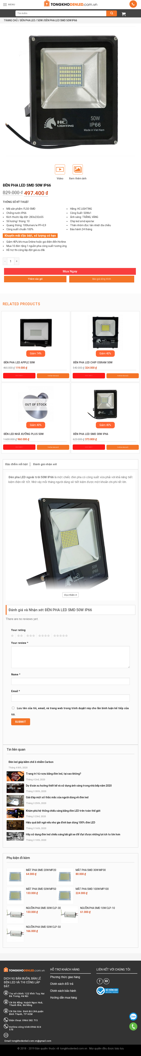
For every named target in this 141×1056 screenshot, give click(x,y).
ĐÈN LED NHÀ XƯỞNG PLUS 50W (23, 434)
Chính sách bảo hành (63, 991)
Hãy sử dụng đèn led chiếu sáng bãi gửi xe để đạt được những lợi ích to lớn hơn (73, 834)
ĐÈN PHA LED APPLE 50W (19, 362)
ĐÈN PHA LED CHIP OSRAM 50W (93, 362)
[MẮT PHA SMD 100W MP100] (65, 895)
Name (15, 674)
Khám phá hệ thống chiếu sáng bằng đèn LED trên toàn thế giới (63, 810)
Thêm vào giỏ (35, 279)
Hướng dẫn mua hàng (63, 997)
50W (40, 20)
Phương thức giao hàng (65, 977)
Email (15, 691)
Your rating (18, 630)
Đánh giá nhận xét (45, 464)
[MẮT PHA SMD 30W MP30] (65, 876)
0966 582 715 (133, 1017)
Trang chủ (11, 20)
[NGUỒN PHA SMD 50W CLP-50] (15, 933)
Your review (19, 643)
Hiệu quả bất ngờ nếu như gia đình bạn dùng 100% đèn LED (60, 822)
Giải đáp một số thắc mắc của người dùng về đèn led (57, 797)
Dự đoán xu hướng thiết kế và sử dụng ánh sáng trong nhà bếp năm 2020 (69, 785)
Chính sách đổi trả (61, 984)
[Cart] (124, 14)
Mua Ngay (70, 271)
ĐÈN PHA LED (27, 20)
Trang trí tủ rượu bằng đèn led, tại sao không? (53, 773)
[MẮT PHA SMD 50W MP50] (15, 895)
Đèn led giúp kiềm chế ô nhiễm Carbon (30, 761)
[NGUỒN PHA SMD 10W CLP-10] (69, 914)
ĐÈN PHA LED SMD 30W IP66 (90, 434)
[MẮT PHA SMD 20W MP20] (15, 876)
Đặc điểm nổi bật (16, 464)
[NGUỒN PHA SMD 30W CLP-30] (15, 914)
